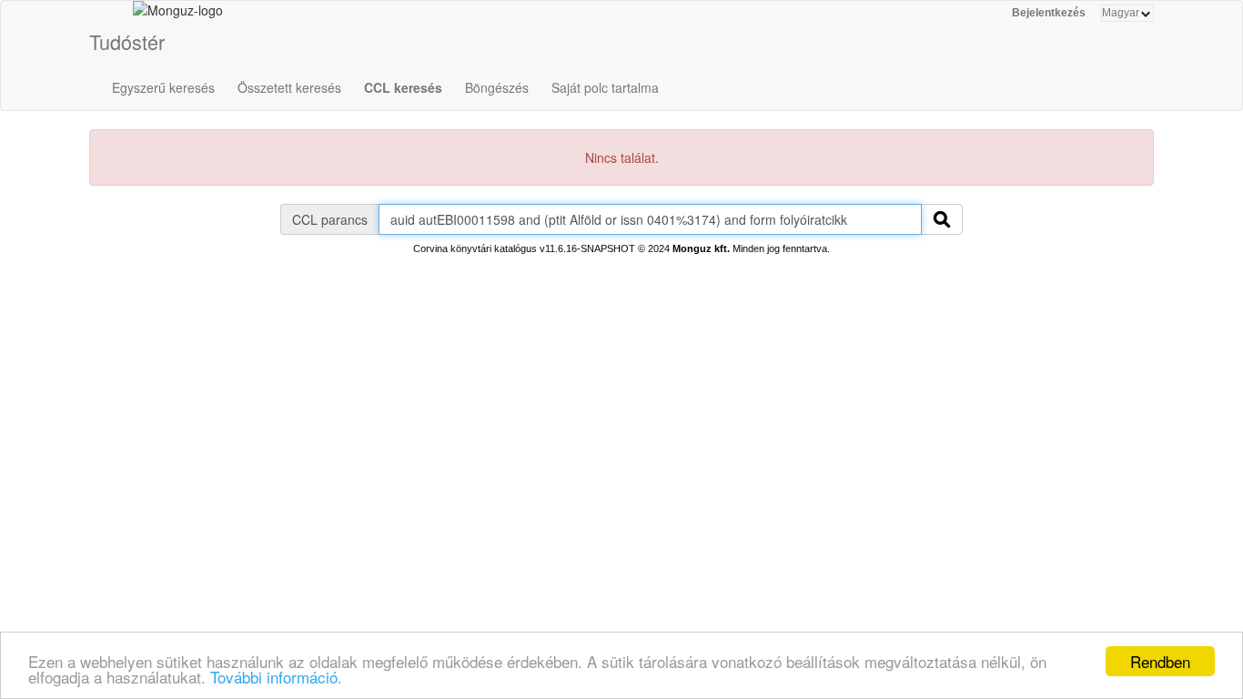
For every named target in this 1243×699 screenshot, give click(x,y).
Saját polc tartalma (605, 87)
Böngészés (497, 87)
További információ (274, 676)
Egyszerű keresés (163, 87)
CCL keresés (403, 87)
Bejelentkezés (1049, 12)
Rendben (1160, 661)
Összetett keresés (289, 87)
